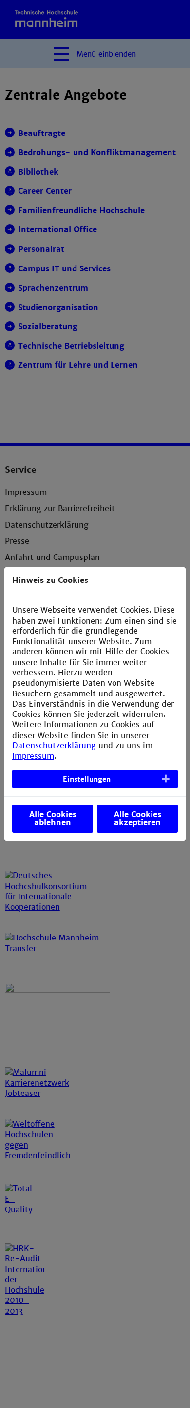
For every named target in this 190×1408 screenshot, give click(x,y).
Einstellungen (87, 779)
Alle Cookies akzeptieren (137, 818)
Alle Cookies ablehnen (52, 818)
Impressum (33, 756)
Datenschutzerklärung (54, 745)
